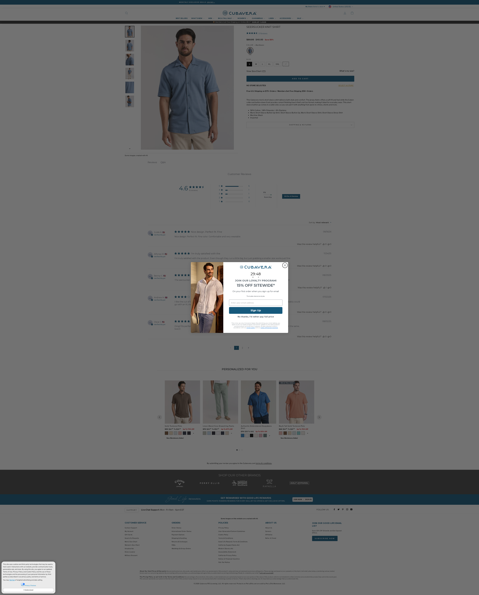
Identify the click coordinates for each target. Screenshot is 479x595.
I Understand (28, 590)
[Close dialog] (285, 265)
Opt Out (12, 580)
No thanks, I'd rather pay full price (256, 317)
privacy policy (251, 328)
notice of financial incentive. (269, 328)
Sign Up (256, 310)
